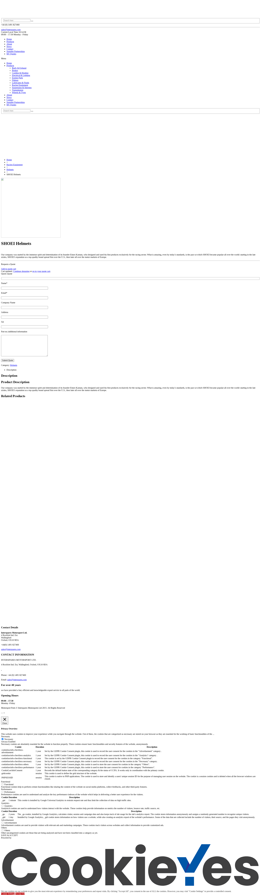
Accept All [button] (20, 894)
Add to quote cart (8, 269)
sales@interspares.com (11, 29)
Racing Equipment (20, 85)
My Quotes (11, 54)
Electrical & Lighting (21, 75)
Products (10, 41)
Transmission (17, 90)
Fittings (15, 80)
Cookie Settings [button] (8, 894)
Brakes (15, 70)
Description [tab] (11, 370)
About (9, 44)
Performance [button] (6, 789)
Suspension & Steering (22, 87)
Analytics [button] (5, 803)
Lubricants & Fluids (20, 83)
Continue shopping (21, 271)
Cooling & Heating (20, 73)
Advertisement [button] (7, 820)
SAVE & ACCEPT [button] (9, 835)
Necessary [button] (5, 736)
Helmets (10, 169)
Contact (10, 49)
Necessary (8, 739)
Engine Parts (17, 78)
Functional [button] (5, 782)
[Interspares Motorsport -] (26, 12)
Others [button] (4, 828)
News (9, 46)
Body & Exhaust (19, 68)
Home (9, 39)
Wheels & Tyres (19, 92)
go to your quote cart (41, 271)
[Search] (32, 21)
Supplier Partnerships (16, 51)
